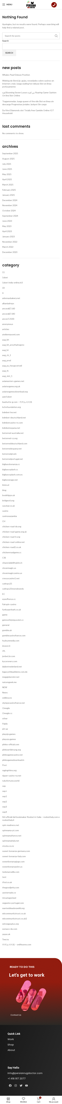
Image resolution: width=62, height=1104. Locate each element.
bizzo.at (5, 485)
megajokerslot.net (10, 677)
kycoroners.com (9, 661)
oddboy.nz (7, 697)
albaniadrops (8, 303)
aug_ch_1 (6, 355)
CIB (4, 557)
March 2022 (7, 247)
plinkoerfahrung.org (11, 749)
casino (5, 511)
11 (3, 272)
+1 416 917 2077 (17, 1078)
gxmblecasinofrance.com (13, 635)
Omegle (6, 708)
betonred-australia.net (13, 433)
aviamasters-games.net (13, 381)
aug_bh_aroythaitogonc (13, 345)
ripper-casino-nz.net (11, 775)
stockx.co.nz (8, 846)
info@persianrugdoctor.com (25, 1073)
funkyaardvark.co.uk (11, 609)
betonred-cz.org (9, 438)
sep (4, 786)
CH (3, 521)
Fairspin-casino (9, 604)
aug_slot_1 (7, 376)
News (5, 692)
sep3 (4, 806)
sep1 (4, 796)
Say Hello (13, 1067)
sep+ (4, 791)
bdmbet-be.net (9, 412)
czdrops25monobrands (13, 588)
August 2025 (8, 158)
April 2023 (7, 231)
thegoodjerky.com (10, 887)
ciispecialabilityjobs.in (12, 562)
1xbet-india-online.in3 (12, 282)
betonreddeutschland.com (14, 443)
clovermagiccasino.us (12, 573)
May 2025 (6, 174)
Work (11, 1039)
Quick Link (14, 1033)
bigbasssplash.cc (10, 469)
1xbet (5, 277)
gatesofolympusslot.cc (13, 620)
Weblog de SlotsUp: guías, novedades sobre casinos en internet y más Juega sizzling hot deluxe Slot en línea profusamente (28, 83)
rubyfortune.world (10, 780)
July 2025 (6, 164)
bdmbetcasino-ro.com (12, 422)
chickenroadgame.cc (11, 552)
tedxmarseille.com (10, 872)
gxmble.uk (7, 630)
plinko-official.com (10, 744)
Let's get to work (26, 975)
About (11, 1050)
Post (4, 765)
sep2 (4, 801)
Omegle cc (7, 713)
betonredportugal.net (12, 459)
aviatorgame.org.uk (11, 386)
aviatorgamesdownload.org (15, 391)
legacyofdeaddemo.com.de (14, 671)
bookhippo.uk (8, 495)
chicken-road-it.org (11, 537)
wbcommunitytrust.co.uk (14, 913)
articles (5, 329)
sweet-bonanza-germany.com (16, 851)
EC (3, 594)
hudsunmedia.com (10, 640)
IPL (3, 651)
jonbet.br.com (8, 656)
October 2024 (9, 210)
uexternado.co (9, 892)
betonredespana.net (12, 448)
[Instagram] (15, 1085)
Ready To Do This (22, 967)
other (5, 718)
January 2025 (8, 195)
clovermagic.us (9, 568)
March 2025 (7, 184)
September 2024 (10, 215)
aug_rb (5, 370)
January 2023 (8, 236)
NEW (4, 687)
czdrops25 (7, 583)
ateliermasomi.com (11, 334)
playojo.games (8, 734)
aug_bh (5, 339)
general (5, 625)
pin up (5, 729)
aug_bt (5, 350)
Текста (5, 939)
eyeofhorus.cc (9, 599)
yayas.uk (6, 934)
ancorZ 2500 (8, 319)
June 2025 (7, 169)
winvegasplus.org (10, 923)
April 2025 (7, 179)
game (4, 614)
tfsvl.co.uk (7, 882)
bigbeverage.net (10, 479)
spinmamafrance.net (11, 835)
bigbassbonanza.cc (11, 464)
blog (4, 490)
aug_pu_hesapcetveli (12, 365)
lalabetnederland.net (12, 666)
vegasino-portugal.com (13, 903)
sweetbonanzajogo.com (13, 861)
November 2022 (9, 241)
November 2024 (9, 205)
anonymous (7, 324)
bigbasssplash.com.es (12, 474)
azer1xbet (7, 396)
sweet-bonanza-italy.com (14, 856)
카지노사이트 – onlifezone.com (16, 944)
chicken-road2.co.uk (11, 547)
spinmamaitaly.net (10, 840)
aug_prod (6, 360)
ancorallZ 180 (8, 313)
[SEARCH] (56, 35)
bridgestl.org (8, 500)
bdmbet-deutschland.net (14, 417)
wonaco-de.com (9, 929)
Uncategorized (9, 898)
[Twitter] (21, 1085)
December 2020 (9, 252)
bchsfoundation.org (11, 407)
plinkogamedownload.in (13, 760)
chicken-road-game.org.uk (14, 531)
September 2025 (10, 153)
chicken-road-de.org (11, 526)
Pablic (5, 723)
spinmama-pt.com (10, 830)
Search (5, 40)
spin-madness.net (10, 825)
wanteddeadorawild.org (13, 908)
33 (3, 287)
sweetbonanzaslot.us (12, 866)
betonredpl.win (9, 454)
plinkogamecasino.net (12, 754)
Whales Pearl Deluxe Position (16, 75)
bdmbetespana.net (11, 428)
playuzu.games (9, 739)
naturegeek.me (9, 682)
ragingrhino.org (9, 770)
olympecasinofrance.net (13, 703)
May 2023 (6, 226)
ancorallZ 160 (8, 308)
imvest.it (6, 646)
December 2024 (9, 200)
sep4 (4, 812)
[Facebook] (10, 1085)
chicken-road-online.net (13, 542)
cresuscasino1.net (11, 578)
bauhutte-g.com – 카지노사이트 (17, 402)
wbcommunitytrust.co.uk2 (14, 918)
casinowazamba (9, 516)
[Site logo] (31, 4)
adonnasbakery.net (11, 298)
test (4, 877)
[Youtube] (26, 1085)
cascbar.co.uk (8, 505)
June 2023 (7, 221)
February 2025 (9, 190)
